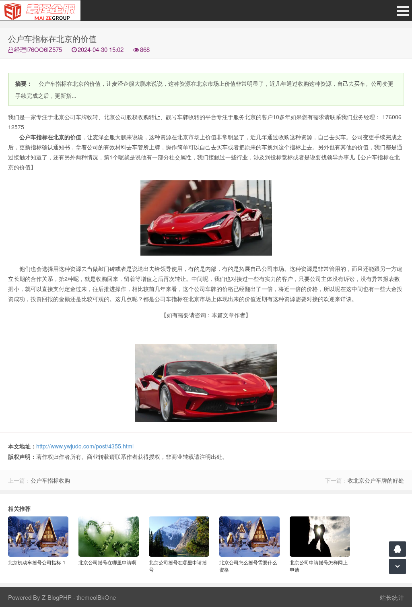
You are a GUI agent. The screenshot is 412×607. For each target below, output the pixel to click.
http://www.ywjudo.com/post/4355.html (85, 446)
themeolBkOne (96, 597)
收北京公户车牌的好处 (376, 480)
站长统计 (392, 597)
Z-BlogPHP (57, 597)
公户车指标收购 (50, 480)
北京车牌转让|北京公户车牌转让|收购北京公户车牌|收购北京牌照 (40, 10)
